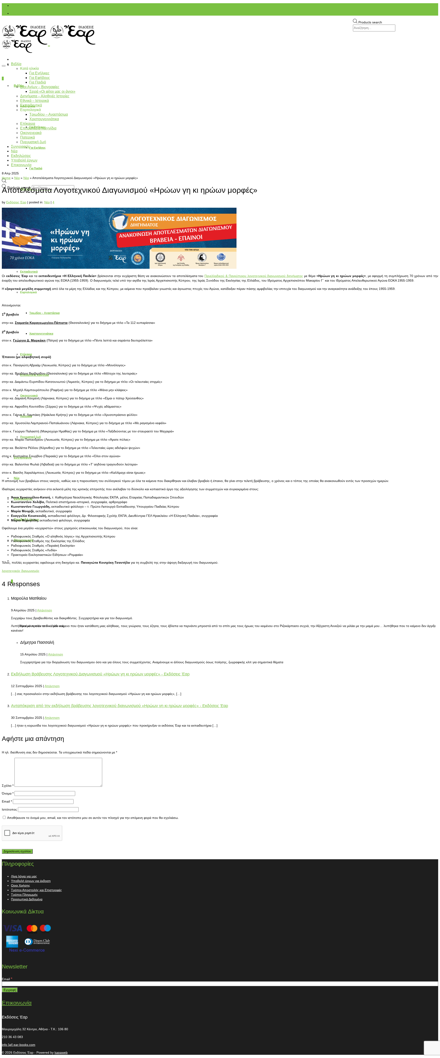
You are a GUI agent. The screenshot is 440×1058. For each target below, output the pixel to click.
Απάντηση (44, 610)
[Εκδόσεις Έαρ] (220, 35)
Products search (370, 22)
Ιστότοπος (9, 809)
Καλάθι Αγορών (29, 13)
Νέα (47, 202)
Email (7, 801)
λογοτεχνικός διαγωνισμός (20, 571)
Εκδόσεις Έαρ (16, 202)
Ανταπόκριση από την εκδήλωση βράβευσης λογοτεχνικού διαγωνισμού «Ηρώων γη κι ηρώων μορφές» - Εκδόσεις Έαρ (119, 705)
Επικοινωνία (17, 1003)
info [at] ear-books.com (18, 1045)
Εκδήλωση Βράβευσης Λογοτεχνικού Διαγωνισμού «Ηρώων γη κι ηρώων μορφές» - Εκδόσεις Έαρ (100, 674)
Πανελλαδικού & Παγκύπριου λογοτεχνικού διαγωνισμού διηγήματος (253, 276)
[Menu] (4, 66)
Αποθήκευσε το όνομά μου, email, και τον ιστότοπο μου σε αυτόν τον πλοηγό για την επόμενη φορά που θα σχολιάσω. (93, 818)
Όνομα (8, 793)
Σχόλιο (8, 785)
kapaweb (61, 1052)
